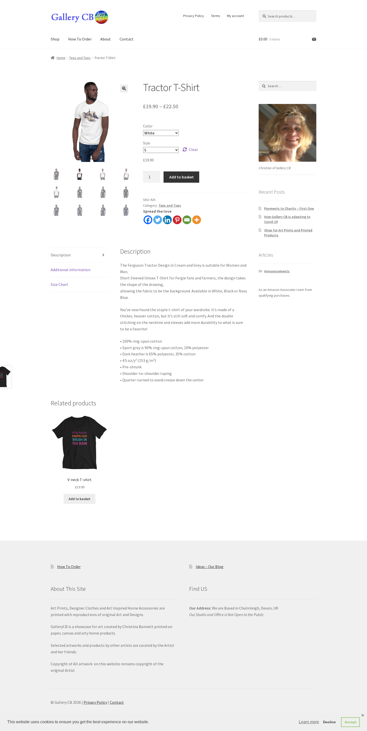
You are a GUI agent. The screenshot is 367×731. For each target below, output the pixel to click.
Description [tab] (61, 254)
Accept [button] (351, 722)
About (105, 38)
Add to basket (181, 176)
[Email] (187, 219)
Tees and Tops (80, 57)
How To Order (80, 38)
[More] (196, 219)
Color (148, 125)
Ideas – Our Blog (209, 566)
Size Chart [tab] (59, 284)
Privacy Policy (193, 15)
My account (235, 15)
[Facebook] (148, 219)
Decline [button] (329, 722)
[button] (124, 88)
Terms (215, 15)
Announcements (277, 271)
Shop (55, 38)
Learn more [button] (309, 722)
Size (146, 142)
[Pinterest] (177, 219)
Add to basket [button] (79, 499)
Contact (127, 38)
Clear (193, 149)
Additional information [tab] (70, 269)
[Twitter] (157, 219)
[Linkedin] (167, 219)
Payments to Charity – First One (289, 208)
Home (61, 57)
